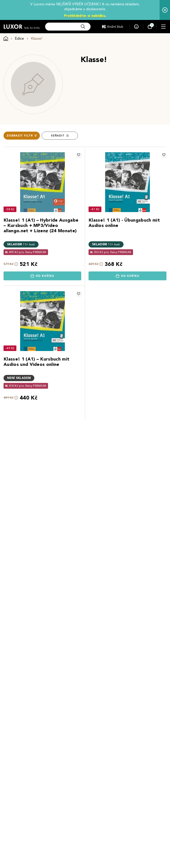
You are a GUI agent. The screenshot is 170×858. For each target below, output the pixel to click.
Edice (19, 38)
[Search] (83, 26)
